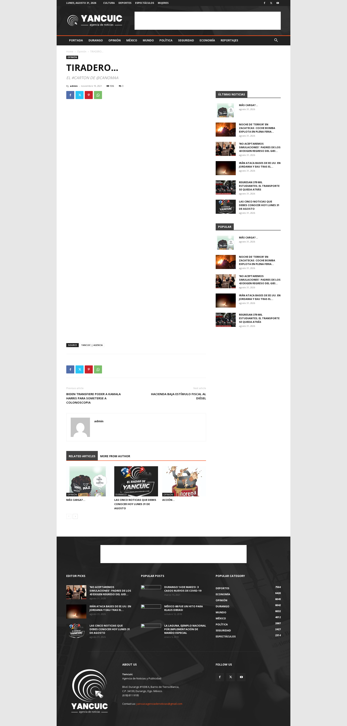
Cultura (109, 3)
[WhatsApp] (98, 95)
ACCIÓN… (168, 500)
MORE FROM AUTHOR (115, 456)
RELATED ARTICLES (82, 456)
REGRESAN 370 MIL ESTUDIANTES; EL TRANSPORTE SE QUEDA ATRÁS (259, 185)
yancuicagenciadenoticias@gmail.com (159, 704)
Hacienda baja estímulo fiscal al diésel (178, 396)
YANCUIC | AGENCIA (92, 345)
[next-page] (75, 516)
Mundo (148, 40)
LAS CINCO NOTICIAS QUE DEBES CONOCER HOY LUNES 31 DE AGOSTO (135, 504)
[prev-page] (68, 516)
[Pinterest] (89, 95)
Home (69, 51)
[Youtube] (278, 3)
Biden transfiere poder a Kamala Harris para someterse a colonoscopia (93, 398)
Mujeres (163, 3)
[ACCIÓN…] (184, 481)
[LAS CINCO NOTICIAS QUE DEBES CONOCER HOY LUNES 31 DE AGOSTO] (136, 481)
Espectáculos (144, 3)
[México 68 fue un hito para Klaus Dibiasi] (151, 611)
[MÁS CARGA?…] (88, 481)
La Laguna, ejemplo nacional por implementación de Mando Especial (185, 629)
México (131, 40)
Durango (96, 40)
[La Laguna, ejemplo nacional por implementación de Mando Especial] (151, 631)
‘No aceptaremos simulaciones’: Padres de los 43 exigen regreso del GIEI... (260, 147)
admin (74, 85)
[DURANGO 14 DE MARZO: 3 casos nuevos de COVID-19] (151, 592)
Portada (76, 40)
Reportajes (229, 40)
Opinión (114, 40)
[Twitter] (271, 3)
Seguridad (186, 40)
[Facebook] (264, 3)
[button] (276, 41)
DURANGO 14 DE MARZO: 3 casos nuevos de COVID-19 (182, 588)
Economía (207, 40)
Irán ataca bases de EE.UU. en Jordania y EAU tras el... (260, 164)
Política (165, 40)
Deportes (124, 3)
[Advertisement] (208, 21)
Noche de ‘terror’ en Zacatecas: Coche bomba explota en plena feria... (257, 128)
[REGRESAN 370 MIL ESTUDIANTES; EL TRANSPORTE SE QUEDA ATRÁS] (226, 187)
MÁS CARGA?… (75, 500)
